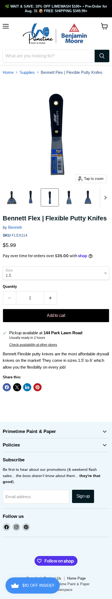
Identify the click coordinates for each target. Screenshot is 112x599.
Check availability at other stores (33, 345)
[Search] (102, 56)
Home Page (76, 578)
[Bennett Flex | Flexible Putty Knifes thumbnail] (11, 197)
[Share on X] (17, 387)
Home (8, 72)
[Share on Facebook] (7, 387)
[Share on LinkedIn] (27, 387)
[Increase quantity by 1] (50, 298)
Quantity (10, 286)
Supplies (27, 72)
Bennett (15, 227)
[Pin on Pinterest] (37, 387)
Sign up (83, 496)
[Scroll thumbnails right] (104, 198)
